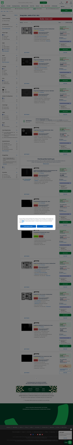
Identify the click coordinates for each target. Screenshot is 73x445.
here (22, 222)
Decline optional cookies (28, 226)
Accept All (45, 226)
